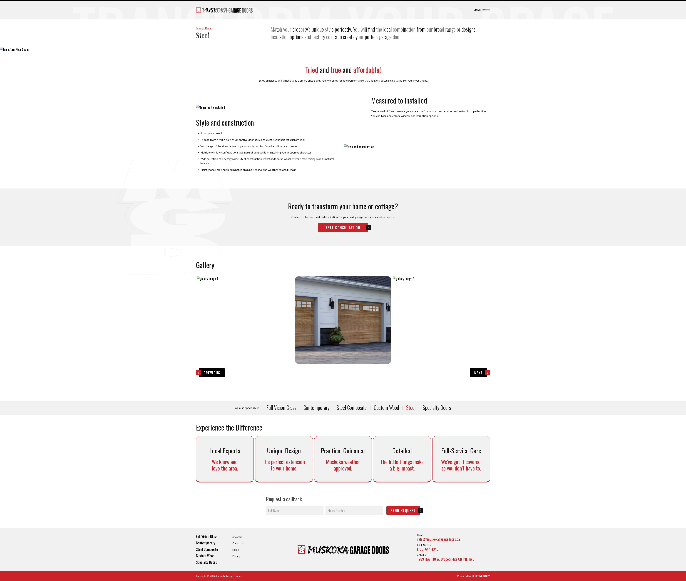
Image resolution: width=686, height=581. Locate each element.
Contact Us (238, 543)
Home (235, 549)
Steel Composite (352, 407)
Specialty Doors (436, 407)
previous (211, 372)
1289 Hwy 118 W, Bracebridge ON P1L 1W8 (445, 559)
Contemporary (316, 407)
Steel (411, 407)
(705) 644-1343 (427, 549)
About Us (237, 537)
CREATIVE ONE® (481, 576)
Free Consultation (343, 227)
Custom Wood (386, 407)
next (478, 372)
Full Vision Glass (281, 407)
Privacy (236, 556)
